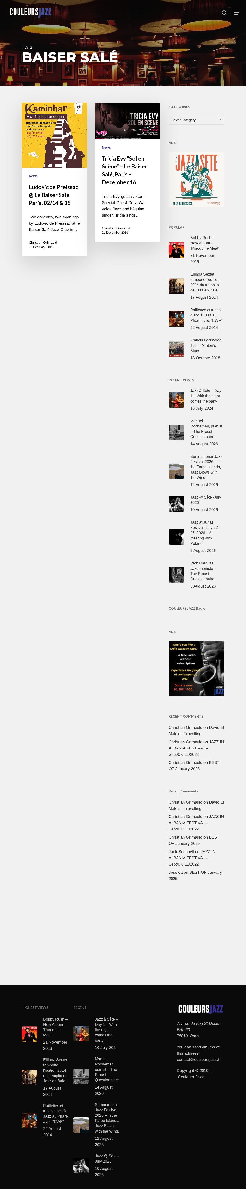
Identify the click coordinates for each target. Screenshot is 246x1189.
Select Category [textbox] (183, 120)
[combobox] (196, 120)
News (33, 176)
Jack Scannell (181, 851)
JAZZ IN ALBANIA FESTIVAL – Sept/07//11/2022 (196, 748)
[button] (236, 12)
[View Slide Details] (196, 178)
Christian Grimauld (43, 242)
